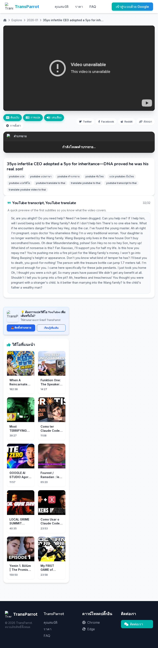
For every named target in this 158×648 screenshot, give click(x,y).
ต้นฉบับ (14, 117)
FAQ (92, 7)
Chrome (93, 622)
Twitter (87, 121)
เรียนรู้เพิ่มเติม (51, 327)
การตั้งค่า (15, 125)
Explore (17, 20)
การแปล (35, 117)
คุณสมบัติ (62, 7)
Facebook (107, 121)
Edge (91, 629)
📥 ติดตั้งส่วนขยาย (21, 327)
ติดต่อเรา (136, 624)
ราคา (79, 7)
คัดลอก (148, 121)
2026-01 (32, 20)
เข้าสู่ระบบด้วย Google (132, 7)
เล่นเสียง (56, 117)
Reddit (128, 121)
